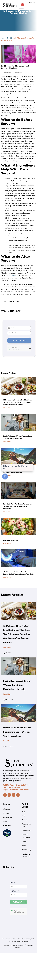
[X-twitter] (18, 795)
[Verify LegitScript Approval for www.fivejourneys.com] (7, 837)
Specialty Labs (26, 831)
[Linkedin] (13, 795)
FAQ (23, 816)
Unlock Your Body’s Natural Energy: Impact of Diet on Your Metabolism (17, 732)
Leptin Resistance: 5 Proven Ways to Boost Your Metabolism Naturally (17, 685)
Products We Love (26, 825)
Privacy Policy (26, 850)
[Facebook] (5, 795)
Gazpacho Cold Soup (10, 540)
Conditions (10, 38)
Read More (7, 408)
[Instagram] (9, 795)
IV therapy (12, 276)
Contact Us (7, 826)
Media (24, 846)
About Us (6, 809)
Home (3, 38)
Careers (24, 841)
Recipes (24, 820)
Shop (5, 822)
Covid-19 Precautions (26, 836)
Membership (7, 817)
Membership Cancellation (26, 855)
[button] (30, 6)
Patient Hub (31, 2)
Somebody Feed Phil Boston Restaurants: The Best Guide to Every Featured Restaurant (17, 506)
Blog (23, 812)
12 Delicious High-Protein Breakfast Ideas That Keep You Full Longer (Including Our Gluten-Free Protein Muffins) (17, 402)
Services (6, 813)
